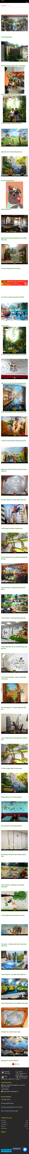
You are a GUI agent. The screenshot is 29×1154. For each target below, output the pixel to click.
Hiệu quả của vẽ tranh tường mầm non (11, 152)
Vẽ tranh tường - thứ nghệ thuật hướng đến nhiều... (13, 588)
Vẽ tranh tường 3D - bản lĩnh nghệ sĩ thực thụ (13, 499)
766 (14, 1120)
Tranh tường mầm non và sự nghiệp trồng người (14, 1003)
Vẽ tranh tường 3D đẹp (7, 180)
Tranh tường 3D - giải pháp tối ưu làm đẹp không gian (12, 885)
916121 (14, 1126)
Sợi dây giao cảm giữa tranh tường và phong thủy (13, 855)
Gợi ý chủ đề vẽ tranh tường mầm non (11, 826)
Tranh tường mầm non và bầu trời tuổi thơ (13, 915)
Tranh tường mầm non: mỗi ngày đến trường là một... (14, 738)
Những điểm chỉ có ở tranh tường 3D (11, 797)
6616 (14, 1122)
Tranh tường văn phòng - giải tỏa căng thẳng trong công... (13, 678)
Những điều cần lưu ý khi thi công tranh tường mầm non (14, 470)
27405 (14, 1124)
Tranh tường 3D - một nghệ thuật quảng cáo (13, 974)
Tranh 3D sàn (4, 326)
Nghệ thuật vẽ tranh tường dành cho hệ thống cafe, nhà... (14, 238)
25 (14, 1128)
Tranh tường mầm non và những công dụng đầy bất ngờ (14, 558)
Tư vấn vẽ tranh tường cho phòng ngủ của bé (13, 440)
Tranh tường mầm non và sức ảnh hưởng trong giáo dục (14, 647)
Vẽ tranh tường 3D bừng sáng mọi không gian (13, 354)
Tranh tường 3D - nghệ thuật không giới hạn (13, 618)
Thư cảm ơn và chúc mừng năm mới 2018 (12, 297)
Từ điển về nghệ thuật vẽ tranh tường (11, 768)
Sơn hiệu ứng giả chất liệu (7, 1103)
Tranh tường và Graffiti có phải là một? (12, 528)
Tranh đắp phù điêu (6, 37)
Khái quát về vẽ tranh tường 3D (9, 1060)
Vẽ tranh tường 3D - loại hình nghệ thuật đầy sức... (13, 708)
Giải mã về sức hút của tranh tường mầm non (13, 383)
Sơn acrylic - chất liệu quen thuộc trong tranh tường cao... (14, 945)
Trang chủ (3, 5)
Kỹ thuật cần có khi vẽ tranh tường (10, 1032)
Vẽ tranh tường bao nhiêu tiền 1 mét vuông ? (13, 66)
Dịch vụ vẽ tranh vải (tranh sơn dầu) (11, 94)
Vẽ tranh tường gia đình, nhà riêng (10, 268)
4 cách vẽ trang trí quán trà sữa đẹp (11, 123)
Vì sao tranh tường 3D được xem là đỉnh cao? (13, 412)
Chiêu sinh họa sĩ (5, 209)
